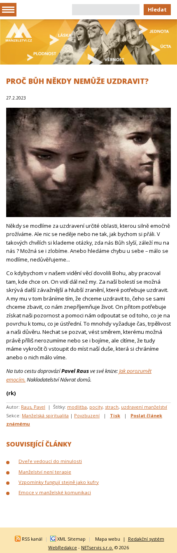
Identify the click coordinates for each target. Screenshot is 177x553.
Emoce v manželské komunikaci (55, 492)
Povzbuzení (87, 415)
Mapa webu (107, 539)
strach (112, 407)
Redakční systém (146, 539)
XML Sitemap (71, 539)
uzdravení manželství (144, 407)
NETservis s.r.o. (97, 547)
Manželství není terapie (45, 472)
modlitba (77, 407)
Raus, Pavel (33, 407)
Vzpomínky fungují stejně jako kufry (59, 482)
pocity (95, 407)
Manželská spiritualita (45, 415)
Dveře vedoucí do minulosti (50, 461)
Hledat (157, 9)
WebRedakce (62, 547)
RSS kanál (32, 539)
